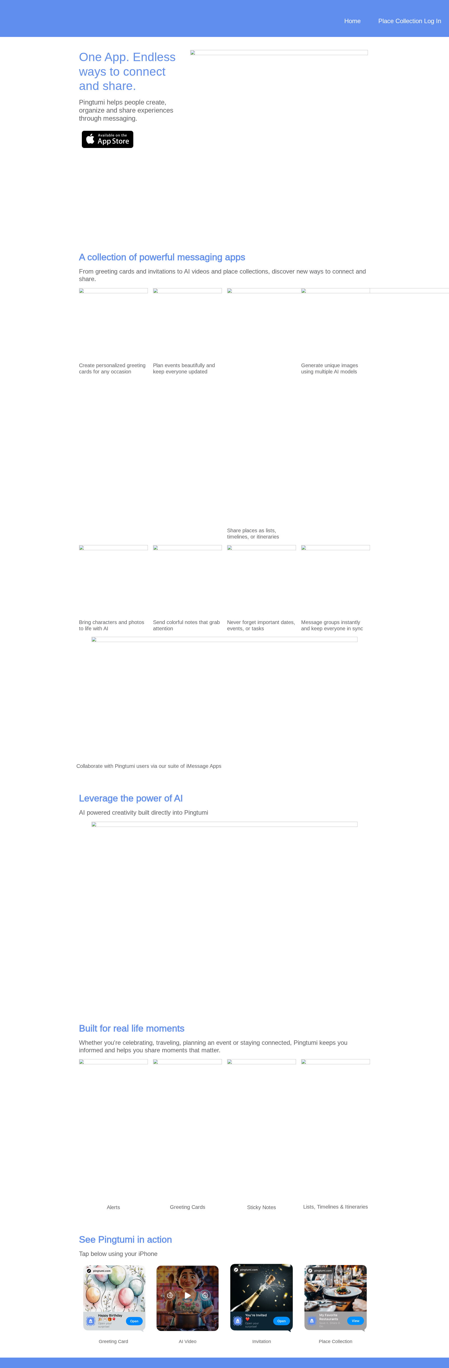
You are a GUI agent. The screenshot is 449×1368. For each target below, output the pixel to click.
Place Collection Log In (409, 20)
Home (352, 20)
